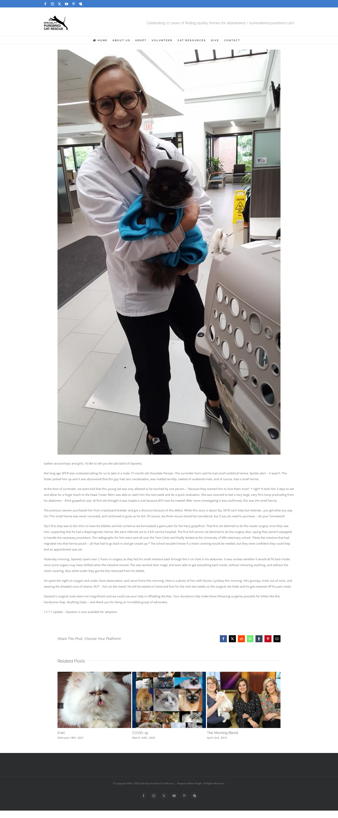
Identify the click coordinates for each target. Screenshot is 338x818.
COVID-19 (140, 733)
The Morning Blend (222, 733)
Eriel (61, 733)
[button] (60, 706)
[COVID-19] (169, 674)
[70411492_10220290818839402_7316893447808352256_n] (169, 194)
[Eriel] (94, 674)
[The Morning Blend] (244, 674)
